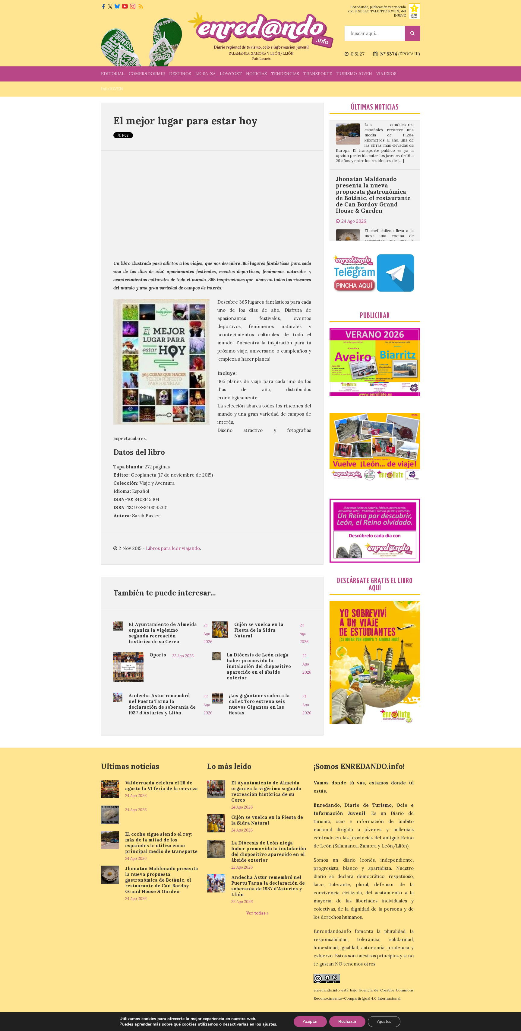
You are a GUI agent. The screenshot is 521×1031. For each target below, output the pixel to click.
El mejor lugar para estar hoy (185, 120)
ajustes (269, 1024)
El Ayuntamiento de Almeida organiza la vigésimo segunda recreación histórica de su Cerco (163, 632)
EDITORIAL (113, 73)
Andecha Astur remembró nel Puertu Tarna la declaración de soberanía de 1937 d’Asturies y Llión (162, 704)
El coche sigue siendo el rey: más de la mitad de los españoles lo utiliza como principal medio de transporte (161, 842)
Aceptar (310, 1021)
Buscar (412, 33)
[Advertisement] (212, 205)
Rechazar (347, 1021)
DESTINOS (180, 73)
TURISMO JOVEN (354, 73)
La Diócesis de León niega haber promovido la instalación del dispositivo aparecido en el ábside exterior (259, 666)
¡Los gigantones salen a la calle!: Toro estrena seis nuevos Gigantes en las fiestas (259, 704)
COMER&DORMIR (147, 73)
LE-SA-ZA (205, 73)
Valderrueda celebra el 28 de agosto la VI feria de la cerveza (161, 785)
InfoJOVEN (112, 88)
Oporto (158, 655)
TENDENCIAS (285, 73)
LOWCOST (231, 73)
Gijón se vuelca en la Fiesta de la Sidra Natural (258, 630)
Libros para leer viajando (173, 548)
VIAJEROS (386, 73)
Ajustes (384, 1021)
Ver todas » (257, 913)
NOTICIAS (256, 73)
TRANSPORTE (317, 73)
